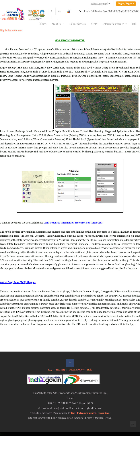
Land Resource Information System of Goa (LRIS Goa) (73, 222)
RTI (134, 24)
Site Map (60, 369)
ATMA (94, 24)
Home (43, 24)
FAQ (50, 369)
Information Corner (113, 24)
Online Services (77, 24)
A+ (59, 11)
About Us (56, 24)
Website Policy (76, 369)
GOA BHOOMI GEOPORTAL (70, 40)
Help (89, 369)
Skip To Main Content (11, 30)
